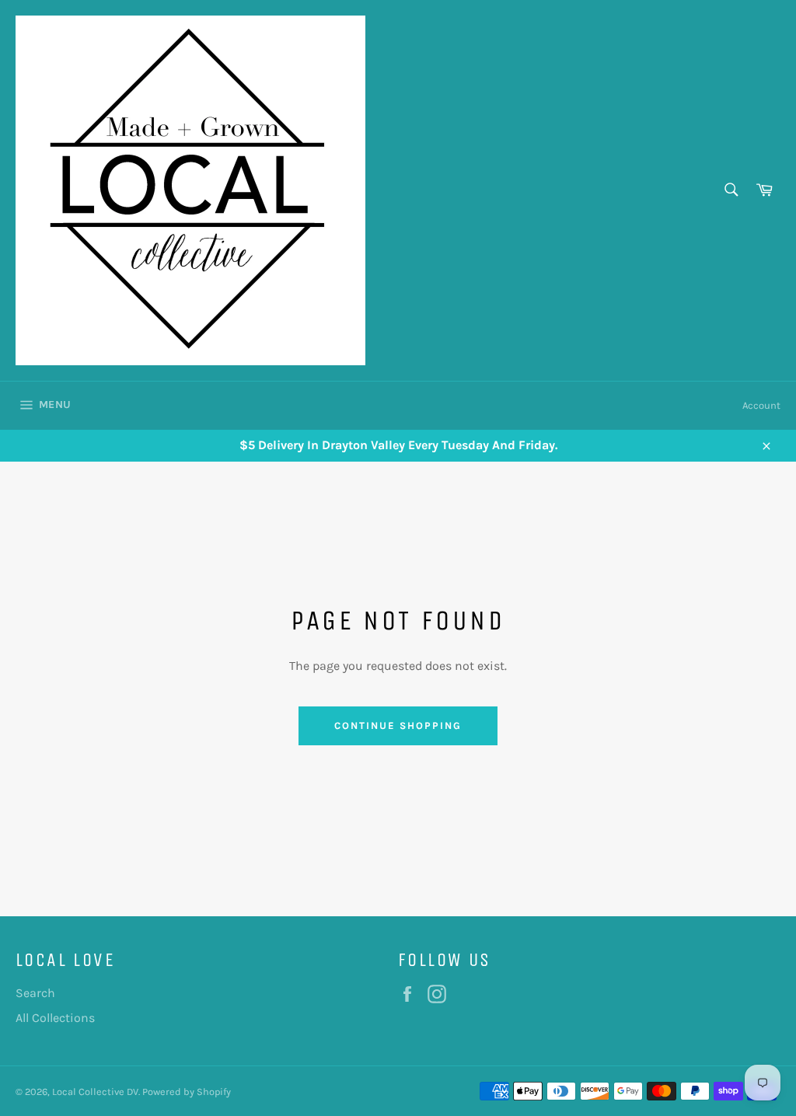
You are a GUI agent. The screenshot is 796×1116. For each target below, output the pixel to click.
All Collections (55, 1017)
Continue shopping (397, 725)
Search (35, 992)
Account (761, 405)
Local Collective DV (95, 1091)
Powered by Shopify (186, 1091)
